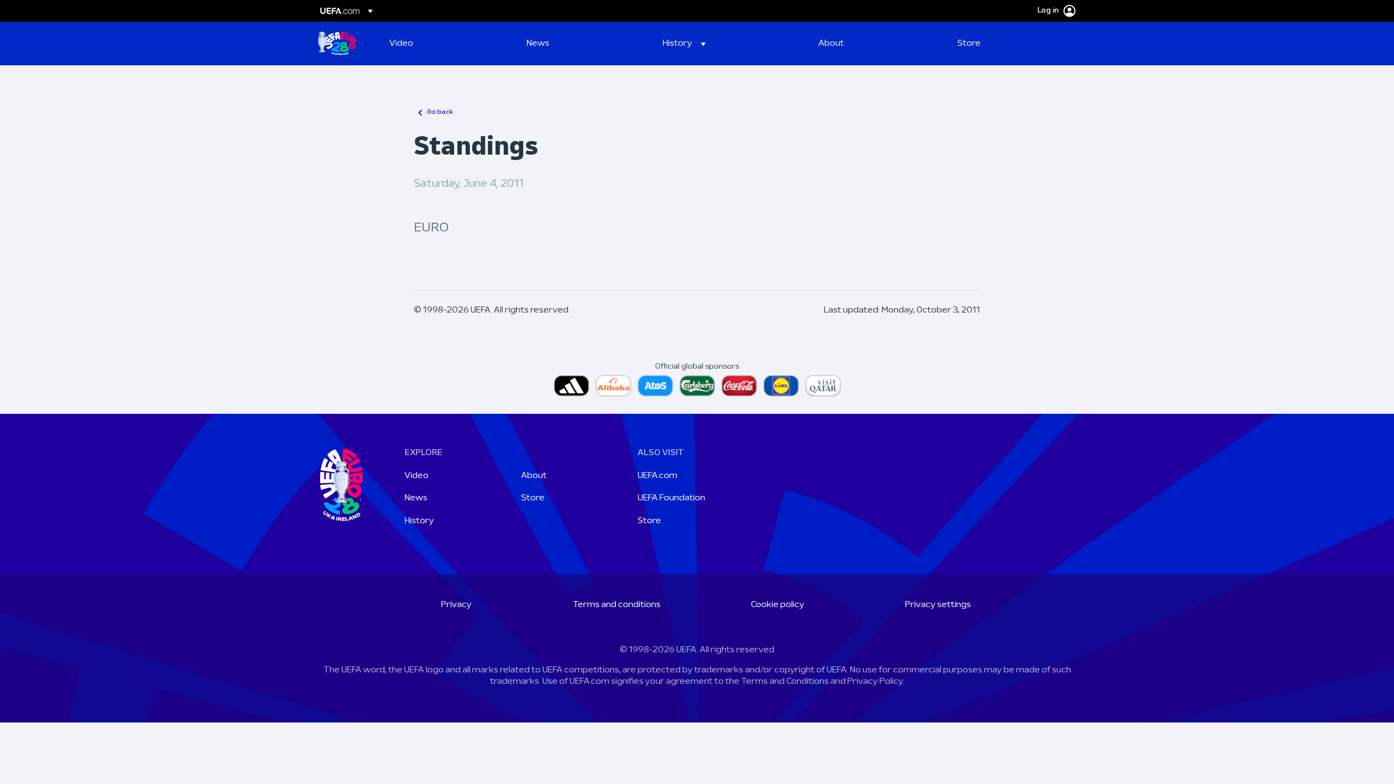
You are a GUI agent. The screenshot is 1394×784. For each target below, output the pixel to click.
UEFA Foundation (671, 498)
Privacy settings (938, 605)
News (416, 498)
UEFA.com (657, 476)
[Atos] (655, 385)
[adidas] (571, 385)
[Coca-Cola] (739, 385)
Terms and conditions (617, 605)
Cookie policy (777, 605)
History (419, 521)
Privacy (456, 605)
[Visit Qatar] (823, 385)
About (534, 476)
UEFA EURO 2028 (337, 43)
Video (417, 476)
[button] (684, 43)
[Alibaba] (613, 385)
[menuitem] (444, 43)
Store (533, 498)
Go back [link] (440, 112)
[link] (401, 43)
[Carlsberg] (697, 385)
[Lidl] (781, 385)
